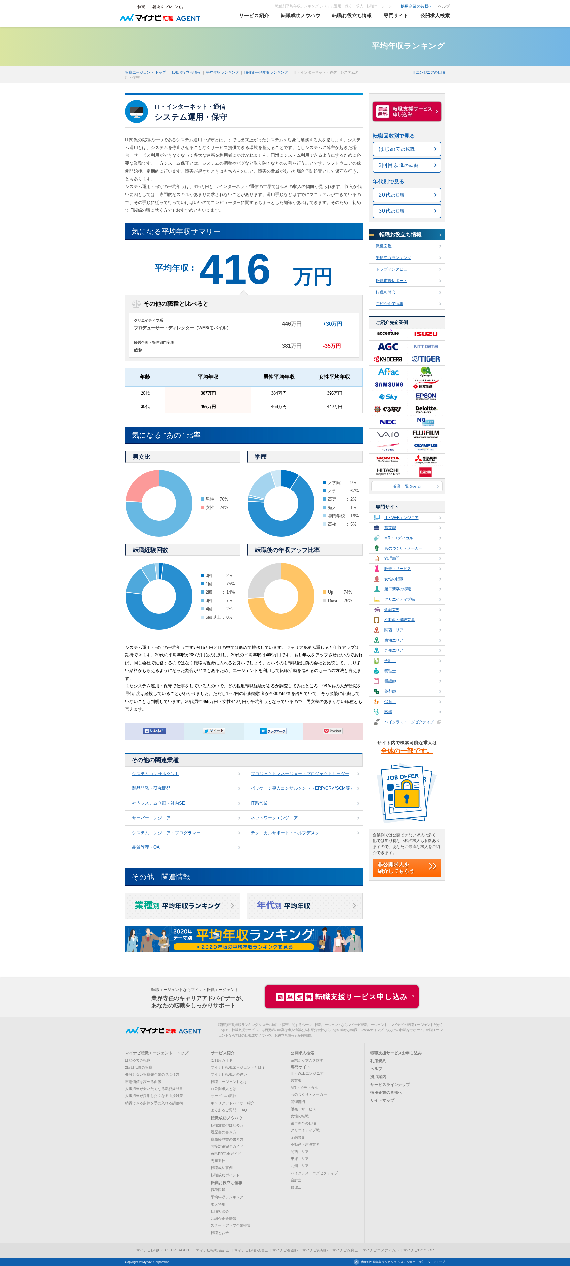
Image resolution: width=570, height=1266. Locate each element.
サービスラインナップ (390, 1084)
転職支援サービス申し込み (343, 997)
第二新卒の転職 (397, 589)
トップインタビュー (393, 269)
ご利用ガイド (222, 1060)
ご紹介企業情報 (389, 303)
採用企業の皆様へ (416, 6)
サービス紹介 (223, 1053)
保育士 (390, 701)
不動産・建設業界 (399, 619)
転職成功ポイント (225, 1175)
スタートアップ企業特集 (231, 1225)
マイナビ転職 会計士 (213, 1250)
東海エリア (393, 640)
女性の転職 (393, 579)
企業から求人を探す (307, 1060)
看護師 (390, 681)
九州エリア (393, 650)
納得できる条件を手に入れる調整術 (154, 1103)
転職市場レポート (391, 280)
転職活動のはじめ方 (227, 1125)
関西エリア (393, 630)
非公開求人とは (223, 1089)
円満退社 (218, 1161)
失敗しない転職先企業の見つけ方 (152, 1074)
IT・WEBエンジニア (401, 517)
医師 (388, 712)
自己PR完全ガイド (226, 1153)
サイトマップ (382, 1100)
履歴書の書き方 (223, 1132)
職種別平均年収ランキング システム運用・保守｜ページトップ (403, 1262)
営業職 (390, 527)
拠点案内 (378, 1076)
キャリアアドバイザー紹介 (232, 1103)
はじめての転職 (137, 1060)
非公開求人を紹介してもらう (396, 868)
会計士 (390, 660)
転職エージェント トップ (145, 72)
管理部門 (391, 558)
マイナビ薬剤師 (315, 1250)
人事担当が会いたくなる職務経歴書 (154, 1089)
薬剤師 (390, 691)
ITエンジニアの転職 (429, 72)
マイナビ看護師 (285, 1250)
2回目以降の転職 (138, 1067)
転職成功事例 (222, 1168)
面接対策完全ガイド (227, 1146)
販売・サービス (397, 568)
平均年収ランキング (222, 72)
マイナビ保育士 (345, 1250)
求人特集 (218, 1204)
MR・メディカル (398, 538)
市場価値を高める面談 (143, 1082)
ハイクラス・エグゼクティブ (409, 722)
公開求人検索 (302, 1053)
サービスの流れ (223, 1096)
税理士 (390, 671)
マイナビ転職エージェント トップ (156, 1053)
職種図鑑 (384, 246)
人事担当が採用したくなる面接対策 (154, 1096)
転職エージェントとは (229, 1082)
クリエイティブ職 (399, 599)
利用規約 (378, 1061)
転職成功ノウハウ (226, 1118)
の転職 (397, 149)
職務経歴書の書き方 (227, 1139)
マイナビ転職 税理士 (251, 1250)
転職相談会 (386, 292)
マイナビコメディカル (381, 1250)
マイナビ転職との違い (229, 1074)
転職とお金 (220, 1233)
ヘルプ (444, 6)
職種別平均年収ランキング (266, 72)
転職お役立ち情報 (186, 72)
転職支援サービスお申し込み (396, 1053)
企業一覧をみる (407, 486)
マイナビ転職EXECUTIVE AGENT (163, 1250)
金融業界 (391, 609)
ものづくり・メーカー (403, 548)
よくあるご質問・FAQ (229, 1110)
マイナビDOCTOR (418, 1250)
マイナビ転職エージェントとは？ (238, 1067)
